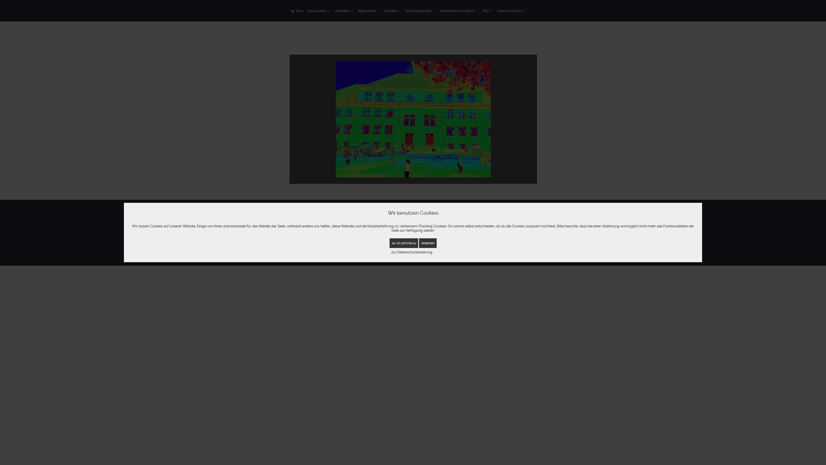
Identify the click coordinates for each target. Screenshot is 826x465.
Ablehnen (428, 243)
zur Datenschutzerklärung (411, 252)
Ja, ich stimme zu (404, 243)
